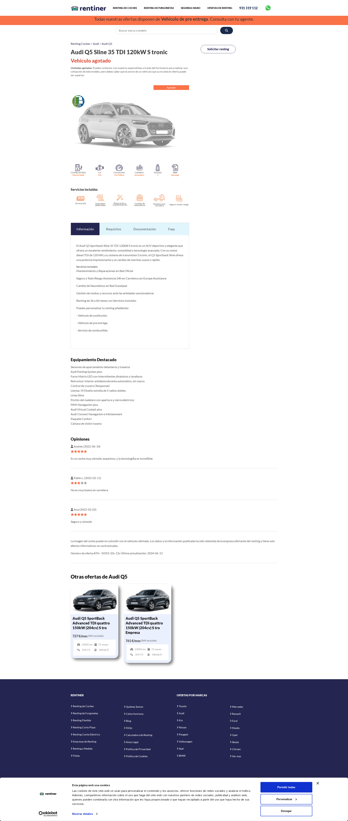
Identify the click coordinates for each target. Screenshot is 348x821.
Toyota (183, 706)
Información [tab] (85, 229)
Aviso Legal (132, 742)
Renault (236, 713)
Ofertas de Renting (219, 8)
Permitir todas (286, 787)
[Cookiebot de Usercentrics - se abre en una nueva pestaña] (48, 814)
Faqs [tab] (171, 229)
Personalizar (284, 799)
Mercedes (237, 706)
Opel (234, 735)
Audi (96, 43)
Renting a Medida (82, 748)
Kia (181, 720)
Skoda (235, 742)
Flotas (76, 755)
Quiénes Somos (134, 706)
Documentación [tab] (144, 229)
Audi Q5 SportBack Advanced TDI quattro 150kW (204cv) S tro (91, 623)
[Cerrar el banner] (317, 783)
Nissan (183, 727)
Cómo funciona (134, 713)
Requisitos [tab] (113, 229)
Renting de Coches (125, 8)
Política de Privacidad (138, 749)
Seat (181, 748)
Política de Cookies (137, 756)
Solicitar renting (218, 49)
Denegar (286, 810)
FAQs (129, 727)
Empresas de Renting (84, 741)
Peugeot (183, 734)
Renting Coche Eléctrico (86, 734)
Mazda (235, 727)
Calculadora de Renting (139, 735)
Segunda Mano (190, 8)
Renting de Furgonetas (159, 8)
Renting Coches (80, 43)
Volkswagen (185, 741)
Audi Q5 (107, 43)
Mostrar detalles (82, 813)
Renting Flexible (82, 720)
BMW (182, 755)
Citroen (236, 749)
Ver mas (236, 756)
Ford (234, 720)
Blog (128, 720)
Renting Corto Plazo (84, 727)
